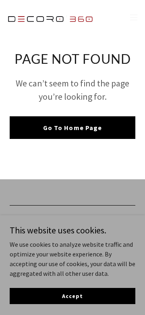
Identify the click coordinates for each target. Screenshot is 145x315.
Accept (72, 295)
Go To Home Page (72, 128)
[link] (51, 17)
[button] (134, 17)
